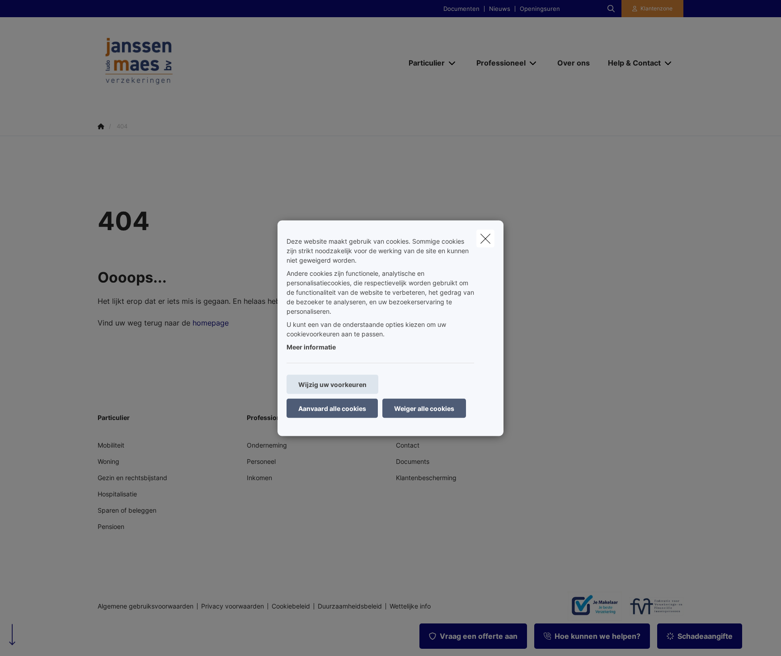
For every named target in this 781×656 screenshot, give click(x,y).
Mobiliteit (111, 445)
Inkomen (259, 477)
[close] (485, 238)
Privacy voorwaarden (232, 606)
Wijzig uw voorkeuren (332, 384)
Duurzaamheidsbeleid (350, 606)
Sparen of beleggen (127, 510)
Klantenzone (656, 8)
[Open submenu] (452, 63)
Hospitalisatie (117, 494)
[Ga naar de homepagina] (188, 62)
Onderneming (267, 445)
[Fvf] (652, 606)
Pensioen (111, 526)
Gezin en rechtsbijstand (132, 477)
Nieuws (499, 9)
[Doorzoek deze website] (611, 8)
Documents (412, 461)
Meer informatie (311, 346)
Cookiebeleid (291, 606)
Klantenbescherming (426, 477)
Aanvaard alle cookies (332, 408)
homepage (211, 322)
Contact (407, 445)
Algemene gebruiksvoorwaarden (145, 606)
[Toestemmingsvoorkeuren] (36, 638)
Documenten (461, 9)
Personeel (261, 461)
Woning (108, 461)
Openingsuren (540, 9)
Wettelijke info (410, 606)
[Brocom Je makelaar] (591, 606)
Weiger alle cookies (424, 408)
